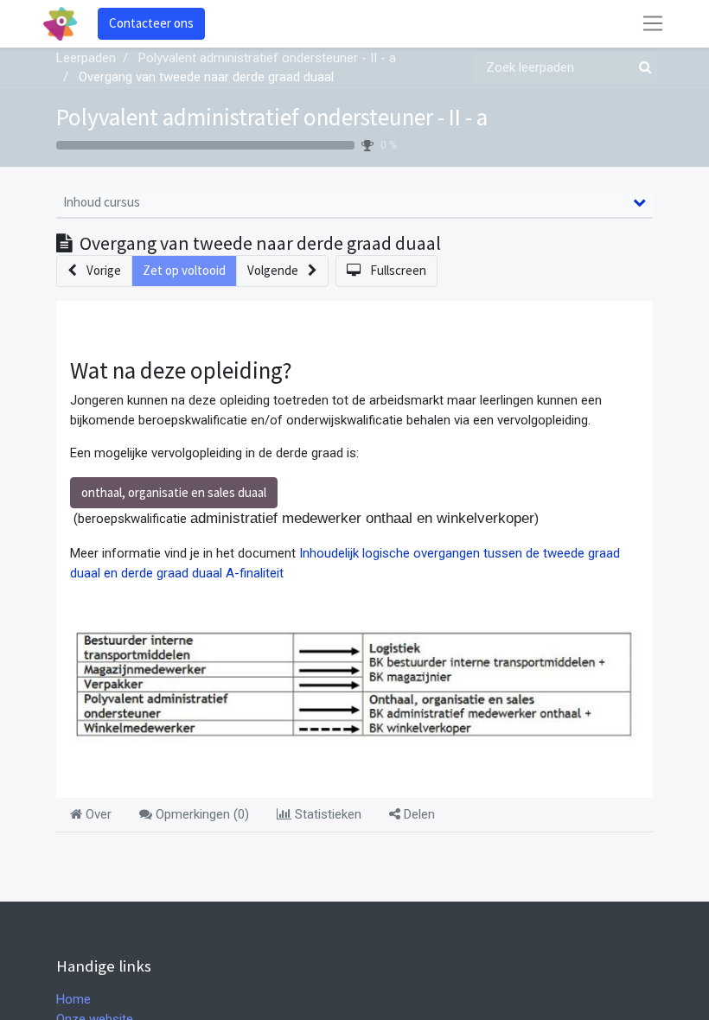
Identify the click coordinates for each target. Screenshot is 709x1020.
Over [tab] (97, 814)
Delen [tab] (417, 814)
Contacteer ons (151, 23)
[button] (94, 271)
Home (73, 999)
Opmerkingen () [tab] (200, 814)
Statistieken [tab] (326, 814)
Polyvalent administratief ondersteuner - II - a (272, 116)
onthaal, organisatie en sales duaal (173, 492)
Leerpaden (86, 58)
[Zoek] (641, 68)
